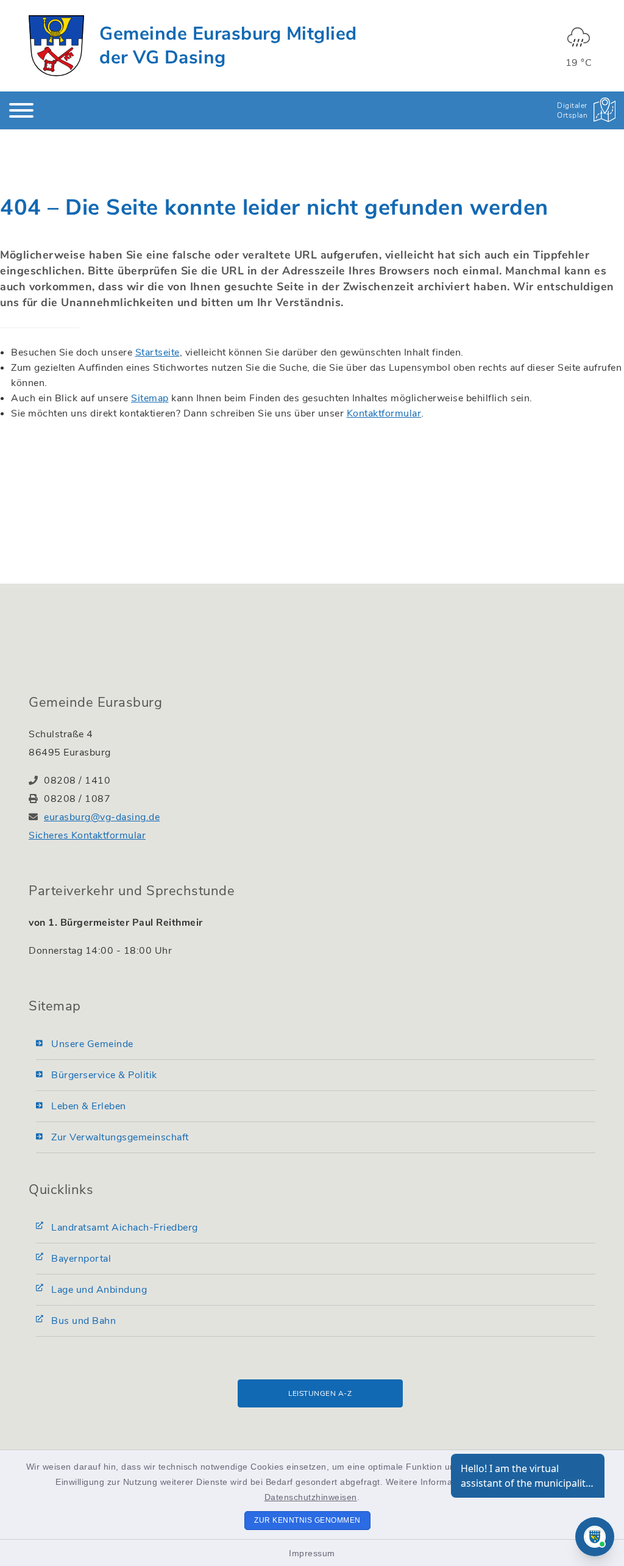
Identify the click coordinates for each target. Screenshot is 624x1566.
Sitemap (150, 398)
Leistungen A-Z (320, 1393)
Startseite (157, 352)
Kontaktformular (384, 413)
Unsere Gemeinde (92, 1044)
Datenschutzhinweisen (310, 1497)
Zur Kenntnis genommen (307, 1520)
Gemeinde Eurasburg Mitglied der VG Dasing (228, 45)
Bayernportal (81, 1258)
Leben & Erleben (88, 1106)
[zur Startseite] (56, 45)
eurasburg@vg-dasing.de (102, 817)
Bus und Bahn (83, 1321)
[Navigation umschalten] (21, 110)
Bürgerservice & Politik (104, 1075)
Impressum (312, 1553)
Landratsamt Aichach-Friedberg (124, 1227)
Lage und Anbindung (99, 1289)
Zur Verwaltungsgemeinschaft (120, 1137)
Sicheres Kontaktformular (87, 835)
